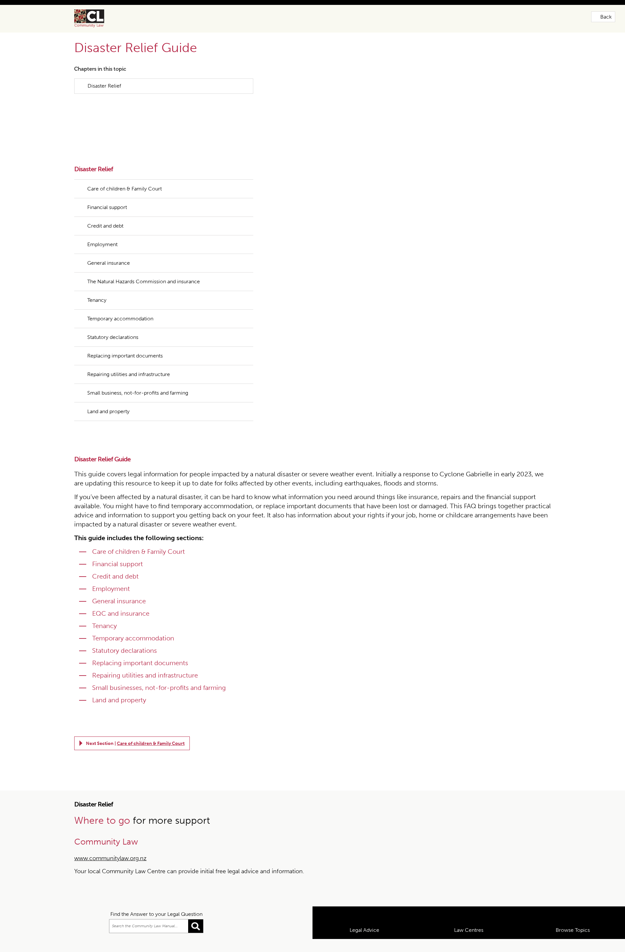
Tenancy (96, 279)
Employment (102, 223)
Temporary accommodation (120, 297)
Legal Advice (364, 943)
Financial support (107, 186)
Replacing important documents (125, 334)
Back (606, 17)
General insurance (108, 242)
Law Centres (468, 943)
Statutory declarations (112, 316)
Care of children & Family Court (124, 167)
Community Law (96, 18)
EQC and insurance (120, 592)
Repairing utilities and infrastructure (128, 353)
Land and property (108, 390)
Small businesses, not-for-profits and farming (159, 666)
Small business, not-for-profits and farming (137, 372)
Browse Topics (573, 943)
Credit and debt (105, 205)
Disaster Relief (104, 86)
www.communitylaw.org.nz (110, 837)
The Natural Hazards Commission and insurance (143, 260)
